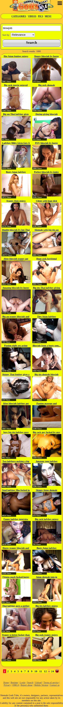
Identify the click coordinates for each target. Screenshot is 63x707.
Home (6, 682)
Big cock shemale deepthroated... (46, 85)
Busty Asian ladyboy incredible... (16, 172)
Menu (48, 16)
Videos (32, 16)
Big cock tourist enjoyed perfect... (16, 85)
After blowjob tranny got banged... (16, 259)
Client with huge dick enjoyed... (46, 201)
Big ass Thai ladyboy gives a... (16, 114)
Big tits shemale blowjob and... (46, 374)
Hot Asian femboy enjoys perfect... (16, 56)
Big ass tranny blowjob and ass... (15, 316)
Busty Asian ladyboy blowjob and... (47, 548)
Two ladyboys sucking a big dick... (15, 461)
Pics (40, 16)
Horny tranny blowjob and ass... (16, 548)
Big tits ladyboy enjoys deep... (47, 606)
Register (14, 682)
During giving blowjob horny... (47, 114)
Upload (38, 682)
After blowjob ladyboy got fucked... (16, 403)
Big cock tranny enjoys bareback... (46, 635)
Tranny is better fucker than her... (16, 635)
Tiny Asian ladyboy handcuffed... (46, 316)
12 (45, 671)
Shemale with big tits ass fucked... (47, 230)
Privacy (7, 685)
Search (30, 682)
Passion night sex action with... (15, 345)
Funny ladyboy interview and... (16, 519)
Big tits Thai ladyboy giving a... (46, 288)
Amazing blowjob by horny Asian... (15, 288)
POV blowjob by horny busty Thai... (46, 143)
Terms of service (51, 682)
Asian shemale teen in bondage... (46, 577)
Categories (18, 16)
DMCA (15, 685)
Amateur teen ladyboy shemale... (47, 461)
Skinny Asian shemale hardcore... (46, 490)
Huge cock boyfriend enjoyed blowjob (46, 259)
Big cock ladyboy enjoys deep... (46, 519)
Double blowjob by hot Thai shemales (16, 230)
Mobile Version (41, 685)
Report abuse (26, 685)
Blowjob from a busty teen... (47, 345)
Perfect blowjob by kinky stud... (46, 172)
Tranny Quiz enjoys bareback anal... (16, 201)
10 (35, 671)
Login (22, 682)
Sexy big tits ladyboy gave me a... (16, 432)
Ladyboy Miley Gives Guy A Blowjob (16, 143)
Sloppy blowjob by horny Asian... (46, 56)
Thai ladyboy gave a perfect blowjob (15, 606)
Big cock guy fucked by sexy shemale (46, 432)
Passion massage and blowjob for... (47, 403)
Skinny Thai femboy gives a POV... (15, 374)
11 (40, 671)
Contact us (54, 685)
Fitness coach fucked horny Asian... (16, 577)
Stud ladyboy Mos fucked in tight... (16, 490)
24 (52, 671)
